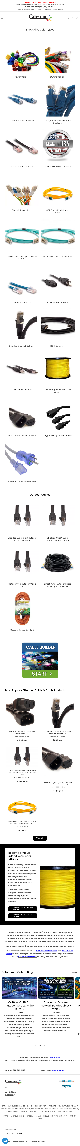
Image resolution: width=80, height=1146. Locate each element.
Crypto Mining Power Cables (58, 435)
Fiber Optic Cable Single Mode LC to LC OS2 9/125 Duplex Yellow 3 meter (22, 822)
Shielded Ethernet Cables (21, 346)
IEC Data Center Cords (46, 951)
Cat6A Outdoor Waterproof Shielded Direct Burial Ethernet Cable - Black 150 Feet (22, 772)
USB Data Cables (21, 389)
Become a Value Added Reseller (22, 909)
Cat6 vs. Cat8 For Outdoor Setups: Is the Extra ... (19, 1006)
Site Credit (41, 1141)
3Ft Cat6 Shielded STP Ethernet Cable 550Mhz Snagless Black (57, 732)
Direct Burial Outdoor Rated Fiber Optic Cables (57, 585)
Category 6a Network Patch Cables (57, 121)
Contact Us (55, 1057)
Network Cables (56, 77)
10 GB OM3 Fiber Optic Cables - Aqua (22, 257)
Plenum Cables (21, 302)
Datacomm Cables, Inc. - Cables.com (24, 1141)
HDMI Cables (56, 346)
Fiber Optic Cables (21, 210)
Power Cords (21, 77)
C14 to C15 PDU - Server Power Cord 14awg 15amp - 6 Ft (22, 732)
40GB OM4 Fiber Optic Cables (57, 256)
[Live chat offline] (5, 1141)
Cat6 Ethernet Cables (21, 120)
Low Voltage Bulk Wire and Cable (58, 390)
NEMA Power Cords (56, 302)
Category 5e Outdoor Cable (22, 584)
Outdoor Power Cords (21, 630)
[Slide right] (44, 1046)
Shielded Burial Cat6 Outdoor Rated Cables (22, 539)
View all (40, 838)
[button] (68, 17)
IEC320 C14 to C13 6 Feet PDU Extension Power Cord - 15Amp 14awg (58, 783)
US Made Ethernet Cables (56, 166)
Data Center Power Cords (21, 435)
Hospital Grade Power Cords (22, 481)
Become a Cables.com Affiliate (21, 916)
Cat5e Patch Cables (21, 166)
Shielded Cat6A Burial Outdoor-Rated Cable (57, 539)
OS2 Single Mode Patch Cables (57, 211)
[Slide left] (35, 1046)
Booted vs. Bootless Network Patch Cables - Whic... (56, 1006)
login (19, 895)
